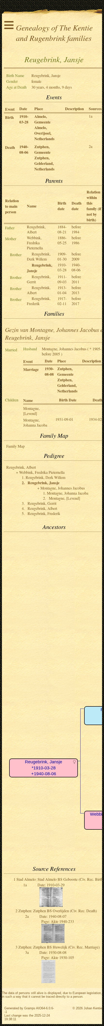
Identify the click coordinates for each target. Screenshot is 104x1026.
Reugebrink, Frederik (39, 301)
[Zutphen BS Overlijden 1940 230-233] (53, 941)
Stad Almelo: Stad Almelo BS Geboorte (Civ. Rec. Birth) (60, 879)
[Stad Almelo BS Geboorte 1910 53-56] (51, 905)
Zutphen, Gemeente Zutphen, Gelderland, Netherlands (44, 158)
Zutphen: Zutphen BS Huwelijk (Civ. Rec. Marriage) (59, 946)
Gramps (29, 1008)
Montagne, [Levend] (31, 411)
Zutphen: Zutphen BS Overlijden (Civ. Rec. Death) (57, 910)
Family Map (15, 446)
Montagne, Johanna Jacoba (35, 422)
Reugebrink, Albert (36, 229)
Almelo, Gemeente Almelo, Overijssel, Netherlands (44, 127)
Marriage (31, 369)
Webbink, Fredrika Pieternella (35, 242)
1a (90, 116)
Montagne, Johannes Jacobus (64, 348)
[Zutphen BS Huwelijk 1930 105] (48, 981)
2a (90, 146)
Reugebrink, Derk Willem (39, 256)
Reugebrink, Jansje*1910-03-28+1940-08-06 (43, 767)
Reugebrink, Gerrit (42, 503)
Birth (9, 117)
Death (10, 147)
